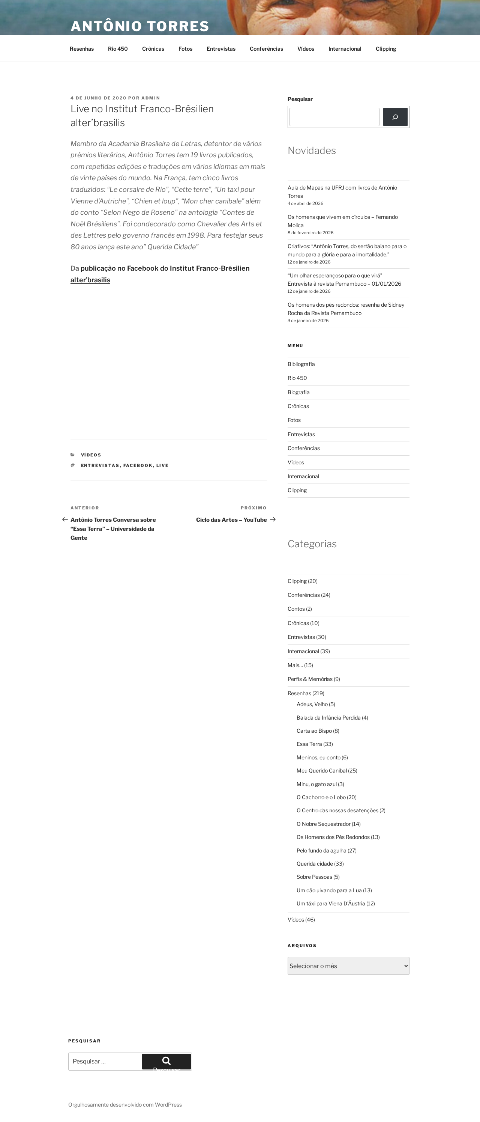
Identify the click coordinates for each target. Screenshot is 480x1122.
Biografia (299, 392)
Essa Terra (309, 744)
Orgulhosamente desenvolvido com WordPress (125, 1104)
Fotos (185, 48)
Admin (150, 98)
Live (162, 465)
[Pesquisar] (395, 117)
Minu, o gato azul (317, 784)
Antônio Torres (140, 26)
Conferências (266, 48)
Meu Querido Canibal (322, 770)
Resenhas (82, 48)
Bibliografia (301, 364)
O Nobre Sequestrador (324, 824)
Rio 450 (118, 48)
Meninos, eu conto (318, 757)
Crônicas (153, 48)
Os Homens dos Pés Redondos (333, 837)
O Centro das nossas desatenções (337, 810)
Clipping (386, 48)
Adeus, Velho (312, 704)
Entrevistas (221, 48)
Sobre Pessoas (314, 877)
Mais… (295, 665)
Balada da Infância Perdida (329, 717)
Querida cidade (315, 863)
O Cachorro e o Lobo (321, 797)
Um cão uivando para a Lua (329, 890)
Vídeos (305, 48)
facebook (138, 465)
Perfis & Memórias (310, 679)
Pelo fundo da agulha (321, 850)
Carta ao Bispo (314, 730)
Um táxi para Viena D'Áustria (331, 903)
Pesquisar (300, 99)
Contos (296, 608)
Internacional (345, 48)
